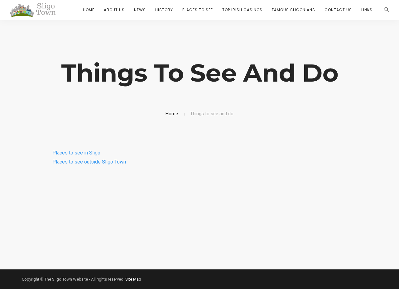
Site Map (133, 279)
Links (367, 9)
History (164, 9)
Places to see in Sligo (76, 153)
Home (88, 9)
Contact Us (338, 9)
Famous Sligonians (293, 9)
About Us (114, 9)
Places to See (197, 9)
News (140, 9)
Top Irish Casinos (242, 9)
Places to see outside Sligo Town (89, 162)
